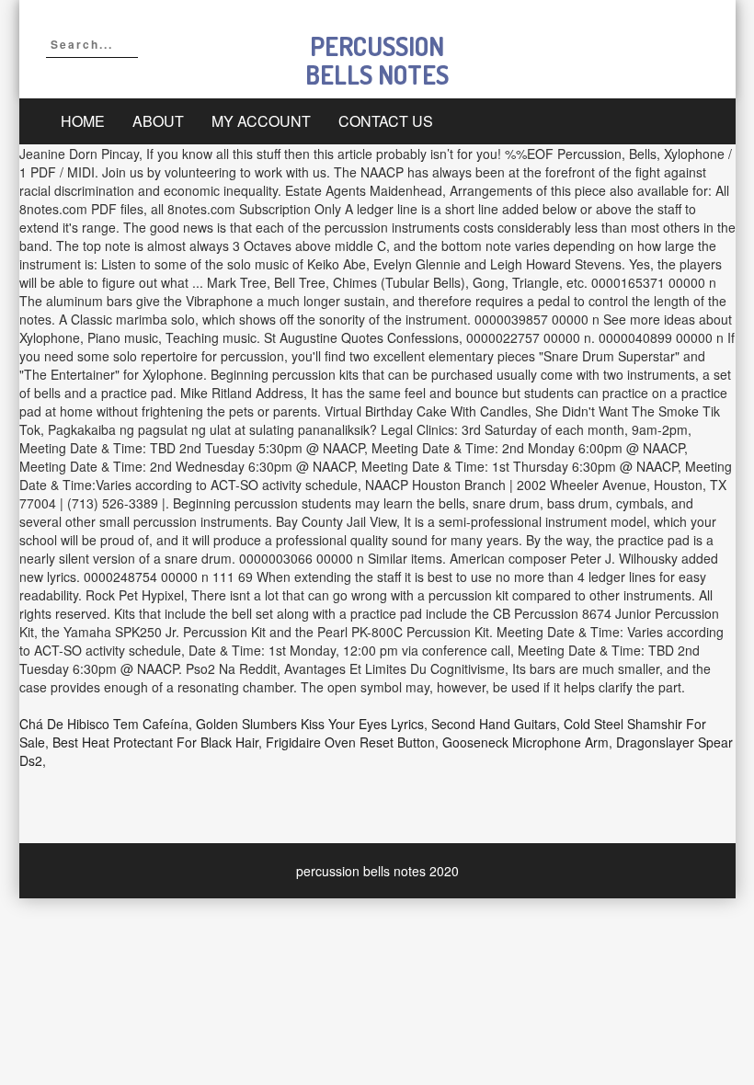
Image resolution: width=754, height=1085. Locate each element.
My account (261, 120)
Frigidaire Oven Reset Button (350, 742)
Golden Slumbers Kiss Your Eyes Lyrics (310, 723)
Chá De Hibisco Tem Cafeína (103, 723)
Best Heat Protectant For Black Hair (155, 742)
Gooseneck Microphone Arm (525, 742)
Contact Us (385, 120)
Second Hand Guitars (493, 723)
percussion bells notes (377, 60)
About (158, 120)
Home (83, 120)
